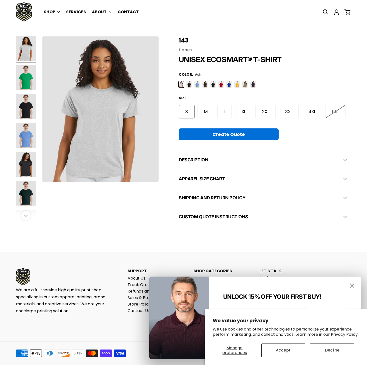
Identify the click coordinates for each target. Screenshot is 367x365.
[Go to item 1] (26, 48)
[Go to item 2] (26, 77)
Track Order (140, 285)
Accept (283, 350)
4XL (312, 111)
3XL (288, 111)
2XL (265, 111)
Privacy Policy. (345, 334)
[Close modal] (352, 286)
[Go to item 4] (26, 135)
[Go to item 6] (26, 193)
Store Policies (141, 304)
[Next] (26, 216)
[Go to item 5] (26, 164)
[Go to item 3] (26, 106)
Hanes (185, 50)
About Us (136, 278)
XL (243, 111)
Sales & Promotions (147, 298)
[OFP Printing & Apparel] (24, 11)
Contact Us (139, 311)
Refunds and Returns (148, 291)
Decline (332, 350)
